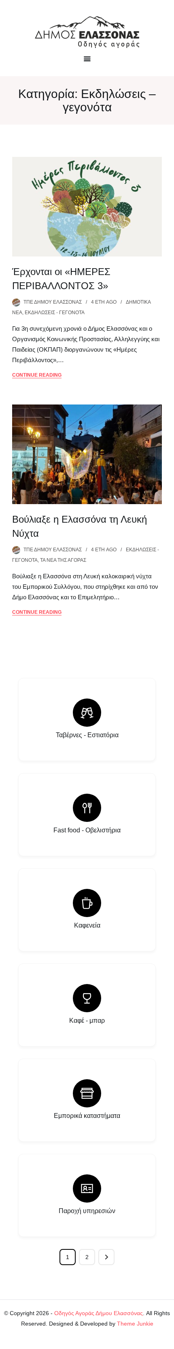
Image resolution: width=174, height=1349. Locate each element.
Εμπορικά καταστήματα (87, 1115)
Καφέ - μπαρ (87, 1020)
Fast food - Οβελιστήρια (87, 830)
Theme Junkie (135, 1323)
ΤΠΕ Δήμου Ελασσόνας (52, 302)
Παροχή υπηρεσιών (87, 1210)
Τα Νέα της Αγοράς (63, 560)
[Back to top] (166, 1341)
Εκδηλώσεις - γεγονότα (55, 312)
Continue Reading (37, 375)
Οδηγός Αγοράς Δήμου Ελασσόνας (98, 1313)
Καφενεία (87, 925)
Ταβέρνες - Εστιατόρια (87, 735)
